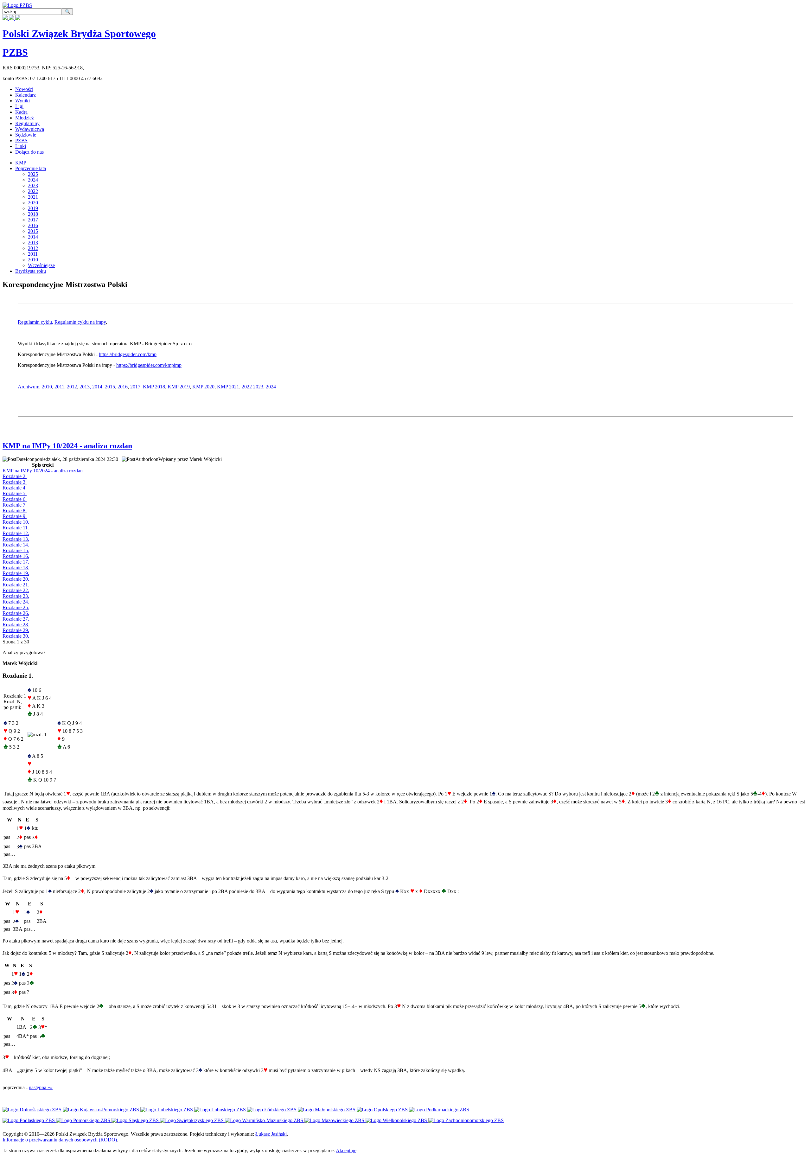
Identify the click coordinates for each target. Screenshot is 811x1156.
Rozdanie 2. (15, 476)
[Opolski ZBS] (383, 1109)
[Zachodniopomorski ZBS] (466, 1120)
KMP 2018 (154, 386)
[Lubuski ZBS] (220, 1109)
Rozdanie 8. (15, 510)
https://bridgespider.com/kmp (127, 354)
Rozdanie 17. (16, 562)
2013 (33, 242)
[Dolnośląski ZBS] (33, 1109)
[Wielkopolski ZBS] (397, 1120)
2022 (33, 191)
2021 (33, 197)
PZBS (15, 52)
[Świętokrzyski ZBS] (192, 1120)
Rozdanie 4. (15, 487)
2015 (33, 231)
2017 (33, 219)
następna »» (41, 1087)
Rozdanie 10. (16, 522)
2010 (33, 259)
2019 (33, 208)
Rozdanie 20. (16, 579)
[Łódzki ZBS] (272, 1109)
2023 (33, 185)
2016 (33, 225)
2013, (85, 386)
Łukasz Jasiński (271, 1134)
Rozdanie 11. (16, 527)
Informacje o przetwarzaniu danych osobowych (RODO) (60, 1139)
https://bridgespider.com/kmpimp (149, 365)
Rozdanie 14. (16, 544)
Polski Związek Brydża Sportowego (79, 33)
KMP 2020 (203, 386)
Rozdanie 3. (15, 482)
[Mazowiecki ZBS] (335, 1120)
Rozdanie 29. (16, 630)
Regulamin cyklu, (35, 322)
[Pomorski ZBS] (84, 1120)
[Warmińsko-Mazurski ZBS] (264, 1120)
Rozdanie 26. (16, 613)
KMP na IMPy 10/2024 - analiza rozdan (67, 446)
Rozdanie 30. (16, 636)
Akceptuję (346, 1150)
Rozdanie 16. (16, 556)
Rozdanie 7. (15, 505)
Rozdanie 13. (16, 539)
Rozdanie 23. (16, 596)
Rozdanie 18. (16, 567)
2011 (33, 254)
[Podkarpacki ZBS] (439, 1109)
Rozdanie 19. (16, 573)
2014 (33, 237)
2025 (33, 174)
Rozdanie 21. (16, 584)
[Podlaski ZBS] (29, 1120)
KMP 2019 (179, 386)
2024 (33, 179)
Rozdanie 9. (15, 516)
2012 (33, 248)
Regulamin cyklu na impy (80, 322)
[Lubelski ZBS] (167, 1109)
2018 (33, 214)
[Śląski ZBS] (136, 1120)
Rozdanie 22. (16, 590)
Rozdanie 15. (16, 550)
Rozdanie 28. (16, 624)
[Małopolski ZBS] (327, 1109)
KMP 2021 (228, 386)
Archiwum (28, 386)
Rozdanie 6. (15, 499)
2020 (33, 202)
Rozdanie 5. (15, 493)
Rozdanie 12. (16, 533)
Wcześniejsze (41, 265)
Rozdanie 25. (16, 607)
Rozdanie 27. (16, 619)
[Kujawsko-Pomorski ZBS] (101, 1109)
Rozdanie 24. (16, 601)
